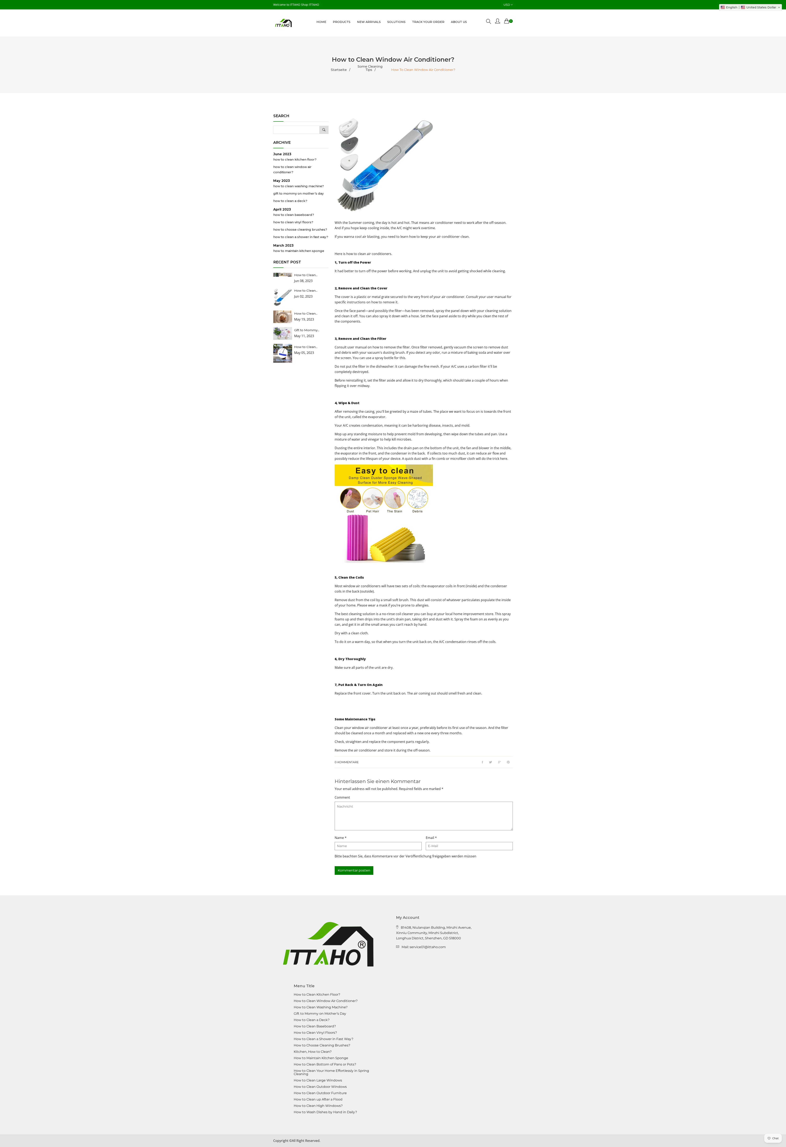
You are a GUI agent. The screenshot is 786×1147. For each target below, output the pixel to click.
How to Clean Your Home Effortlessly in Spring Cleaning (331, 1072)
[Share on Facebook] (482, 762)
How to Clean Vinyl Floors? (293, 222)
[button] (750, 7)
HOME (321, 22)
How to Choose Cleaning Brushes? (300, 229)
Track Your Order (428, 22)
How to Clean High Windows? (318, 1105)
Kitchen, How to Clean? (313, 1051)
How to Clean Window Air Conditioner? (292, 169)
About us (459, 22)
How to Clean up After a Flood (318, 1099)
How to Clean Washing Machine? (298, 186)
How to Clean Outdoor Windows (320, 1086)
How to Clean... (305, 275)
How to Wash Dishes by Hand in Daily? (325, 1112)
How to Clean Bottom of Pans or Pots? (325, 1064)
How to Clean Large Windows (318, 1080)
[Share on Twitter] (490, 762)
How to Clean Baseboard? (293, 215)
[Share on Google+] (499, 762)
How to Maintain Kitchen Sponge (298, 251)
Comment (342, 797)
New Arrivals (369, 22)
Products (341, 22)
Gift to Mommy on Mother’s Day (298, 193)
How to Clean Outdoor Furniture (320, 1093)
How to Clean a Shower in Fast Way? (300, 237)
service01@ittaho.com (428, 947)
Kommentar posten (354, 870)
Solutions (396, 22)
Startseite (339, 69)
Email (431, 837)
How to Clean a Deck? (290, 201)
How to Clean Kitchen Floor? (294, 159)
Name (341, 837)
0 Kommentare (347, 762)
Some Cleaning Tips (370, 68)
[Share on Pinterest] (508, 762)
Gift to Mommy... (306, 330)
